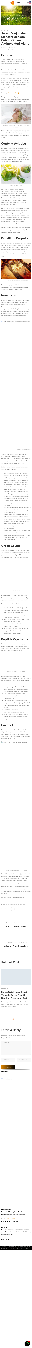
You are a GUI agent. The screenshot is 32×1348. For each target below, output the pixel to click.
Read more (9, 1012)
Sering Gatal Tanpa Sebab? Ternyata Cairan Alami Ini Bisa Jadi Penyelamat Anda (14, 995)
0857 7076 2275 (11, 1218)
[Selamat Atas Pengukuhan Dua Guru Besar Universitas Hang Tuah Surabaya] (16, 944)
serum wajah (15, 904)
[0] (28, 3)
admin (4, 47)
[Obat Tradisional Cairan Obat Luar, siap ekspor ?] (16, 924)
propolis (4, 989)
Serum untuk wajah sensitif (16, 93)
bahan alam (7, 904)
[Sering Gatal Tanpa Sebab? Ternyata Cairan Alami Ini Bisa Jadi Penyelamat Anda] (16, 977)
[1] (27, 1344)
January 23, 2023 (15, 47)
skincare (22, 904)
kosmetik (4, 30)
